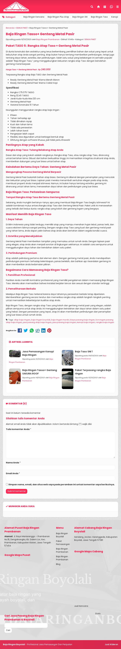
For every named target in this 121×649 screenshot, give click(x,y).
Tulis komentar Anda (18, 429)
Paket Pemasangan (63, 543)
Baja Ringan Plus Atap (58, 17)
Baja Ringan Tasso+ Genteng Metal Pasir (40, 34)
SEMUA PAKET (90, 39)
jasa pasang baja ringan (64, 322)
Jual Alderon (111, 644)
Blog (58, 564)
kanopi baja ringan (86, 322)
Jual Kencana (81, 606)
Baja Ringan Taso (99, 17)
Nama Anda (12, 462)
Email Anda (12, 473)
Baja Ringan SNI (80, 17)
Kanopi (114, 17)
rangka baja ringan (105, 322)
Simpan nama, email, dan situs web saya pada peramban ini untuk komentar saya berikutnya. (61, 484)
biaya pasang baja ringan (82, 320)
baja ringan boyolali (40, 320)
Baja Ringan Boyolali (62, 535)
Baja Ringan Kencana (33, 17)
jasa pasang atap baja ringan (37, 322)
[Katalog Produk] (105, 7)
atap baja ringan (22, 320)
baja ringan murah (60, 320)
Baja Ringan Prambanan (47, 39)
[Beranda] (99, 7)
